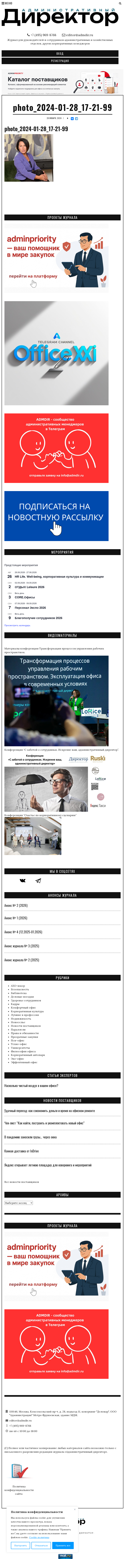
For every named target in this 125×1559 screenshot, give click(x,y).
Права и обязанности (25, 1033)
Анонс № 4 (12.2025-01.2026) (23, 932)
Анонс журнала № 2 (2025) (21, 960)
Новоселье (18, 1022)
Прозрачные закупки (24, 1036)
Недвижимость (21, 1018)
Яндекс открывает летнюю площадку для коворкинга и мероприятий (47, 1165)
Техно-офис (19, 1044)
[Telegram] (76, 118)
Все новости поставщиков (21, 1181)
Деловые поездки (22, 996)
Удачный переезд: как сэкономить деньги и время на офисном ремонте (49, 1110)
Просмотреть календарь (17, 625)
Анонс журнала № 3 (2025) (21, 946)
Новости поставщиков (26, 1025)
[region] (42, 1529)
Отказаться (41, 1545)
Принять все (63, 1545)
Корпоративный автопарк (28, 1055)
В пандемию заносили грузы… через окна (30, 1137)
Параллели (18, 1029)
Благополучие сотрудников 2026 (38, 618)
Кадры (15, 1004)
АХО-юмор (18, 985)
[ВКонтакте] (72, 118)
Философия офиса (23, 1051)
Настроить (20, 1545)
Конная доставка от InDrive (21, 1151)
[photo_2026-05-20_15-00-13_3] (62, 81)
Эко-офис (17, 1058)
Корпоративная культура (27, 1011)
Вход (60, 54)
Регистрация (60, 61)
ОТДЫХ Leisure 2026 (29, 587)
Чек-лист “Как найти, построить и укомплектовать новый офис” (44, 1123)
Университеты (20, 1047)
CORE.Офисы (25, 597)
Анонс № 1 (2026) (15, 918)
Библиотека (19, 993)
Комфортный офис (23, 1007)
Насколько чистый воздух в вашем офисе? (31, 1085)
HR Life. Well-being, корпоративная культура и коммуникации (59, 576)
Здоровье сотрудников (26, 1000)
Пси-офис (17, 1040)
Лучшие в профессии (25, 1014)
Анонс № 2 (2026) (16, 905)
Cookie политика (39, 1537)
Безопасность (20, 989)
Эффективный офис (24, 1062)
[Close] (75, 1509)
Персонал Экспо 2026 (30, 608)
